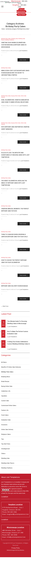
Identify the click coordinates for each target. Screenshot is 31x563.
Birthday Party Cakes (6, 38)
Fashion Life (4, 410)
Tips (2, 439)
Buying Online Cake (15, 95)
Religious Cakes (6, 434)
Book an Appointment (21, 10)
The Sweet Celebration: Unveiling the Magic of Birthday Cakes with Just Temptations (14, 183)
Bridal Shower (5, 381)
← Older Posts (4, 306)
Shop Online (21, 14)
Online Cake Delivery (7, 429)
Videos (3, 453)
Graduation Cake (6, 420)
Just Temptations (23, 50)
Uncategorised (5, 448)
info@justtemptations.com (16, 537)
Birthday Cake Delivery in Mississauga (14, 286)
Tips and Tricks (5, 444)
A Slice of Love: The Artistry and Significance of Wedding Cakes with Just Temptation (15, 155)
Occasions (4, 424)
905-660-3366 (12, 512)
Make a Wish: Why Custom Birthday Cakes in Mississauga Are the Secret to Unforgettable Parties (15, 73)
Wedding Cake (14, 38)
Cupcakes (4, 396)
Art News (4, 362)
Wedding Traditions (9, 39)
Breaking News (5, 376)
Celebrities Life (5, 391)
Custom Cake (5, 400)
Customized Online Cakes (8, 405)
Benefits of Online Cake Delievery (11, 367)
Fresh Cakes (5, 415)
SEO (17, 550)
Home (3, 29)
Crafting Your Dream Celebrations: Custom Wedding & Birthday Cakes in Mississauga (13, 45)
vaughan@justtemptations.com (18, 514)
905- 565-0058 (12, 535)
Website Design (11, 550)
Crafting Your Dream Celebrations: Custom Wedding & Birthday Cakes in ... (18, 344)
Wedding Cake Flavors (7, 463)
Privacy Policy (15, 548)
